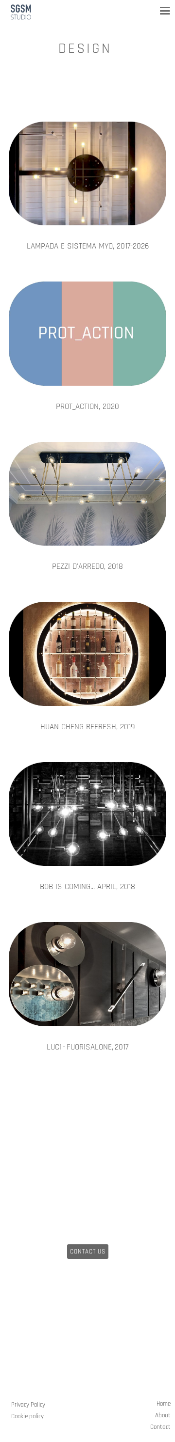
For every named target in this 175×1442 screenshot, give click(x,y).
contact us (87, 1251)
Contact (160, 1427)
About (163, 1415)
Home (164, 1404)
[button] (160, 10)
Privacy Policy (28, 1404)
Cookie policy (27, 1416)
